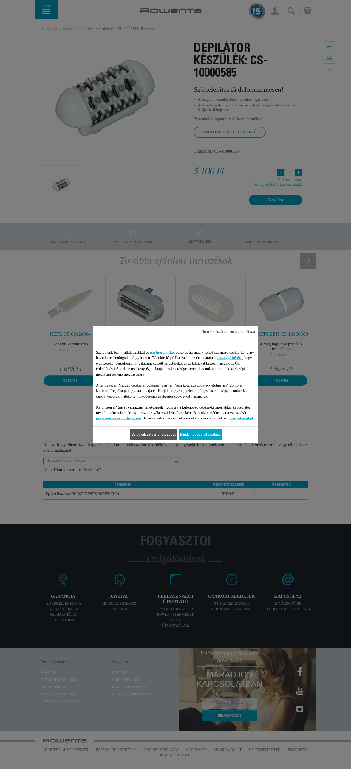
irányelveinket (241, 418)
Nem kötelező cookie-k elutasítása (228, 332)
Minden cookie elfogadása (200, 434)
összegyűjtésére (229, 358)
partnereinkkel (162, 352)
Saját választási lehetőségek (154, 434)
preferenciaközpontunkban (118, 418)
